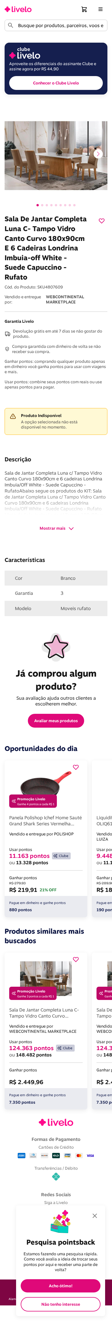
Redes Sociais (56, 1194)
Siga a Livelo (56, 1202)
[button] (84, 9)
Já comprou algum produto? (57, 679)
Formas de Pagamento (56, 1139)
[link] (18, 9)
